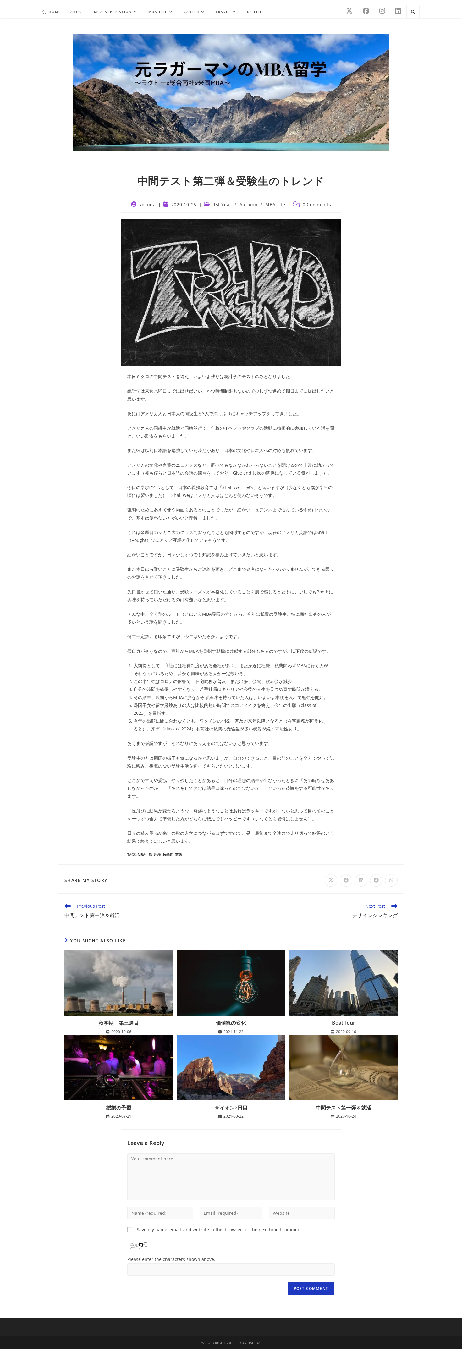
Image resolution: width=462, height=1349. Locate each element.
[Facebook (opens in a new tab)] (366, 11)
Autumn (248, 204)
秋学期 (168, 854)
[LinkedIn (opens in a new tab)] (398, 11)
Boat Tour (343, 1022)
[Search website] (413, 11)
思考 (157, 854)
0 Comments (317, 204)
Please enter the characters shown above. (171, 1259)
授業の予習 (118, 1107)
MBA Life (275, 204)
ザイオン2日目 (231, 1107)
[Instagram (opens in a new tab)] (382, 11)
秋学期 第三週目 (119, 1022)
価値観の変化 (231, 1022)
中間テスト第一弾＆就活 (343, 1107)
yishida (147, 204)
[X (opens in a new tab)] (349, 11)
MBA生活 (145, 854)
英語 (178, 854)
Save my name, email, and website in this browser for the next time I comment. (220, 1229)
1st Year (222, 204)
